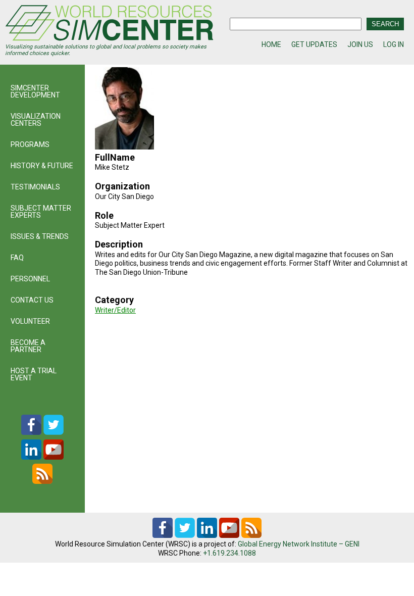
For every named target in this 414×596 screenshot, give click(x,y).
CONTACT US (32, 300)
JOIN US (360, 44)
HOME (271, 44)
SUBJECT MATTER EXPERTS (41, 211)
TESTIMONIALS (35, 187)
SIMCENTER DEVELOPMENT (35, 91)
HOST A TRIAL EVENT (34, 374)
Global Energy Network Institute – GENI (298, 544)
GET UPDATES (314, 44)
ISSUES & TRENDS (40, 236)
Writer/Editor (115, 310)
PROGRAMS (30, 144)
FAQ (17, 258)
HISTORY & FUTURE (42, 166)
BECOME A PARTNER (28, 346)
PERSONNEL (30, 279)
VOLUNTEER (30, 321)
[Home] (109, 24)
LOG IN (393, 44)
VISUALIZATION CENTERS (36, 119)
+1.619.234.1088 (229, 553)
